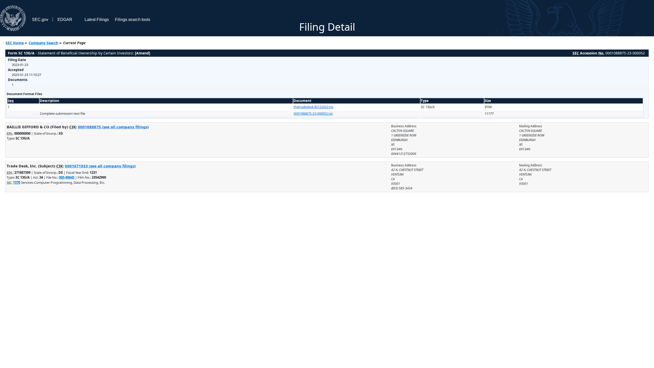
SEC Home (15, 42)
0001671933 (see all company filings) (100, 165)
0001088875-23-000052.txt (313, 113)
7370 (16, 182)
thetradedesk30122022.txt (313, 107)
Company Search (43, 42)
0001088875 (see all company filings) (113, 126)
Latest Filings (97, 19)
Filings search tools (132, 19)
